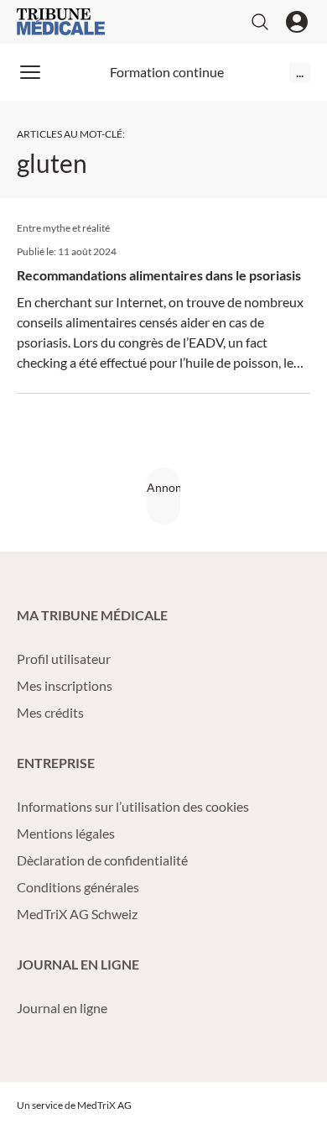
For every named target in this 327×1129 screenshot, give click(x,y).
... (300, 72)
